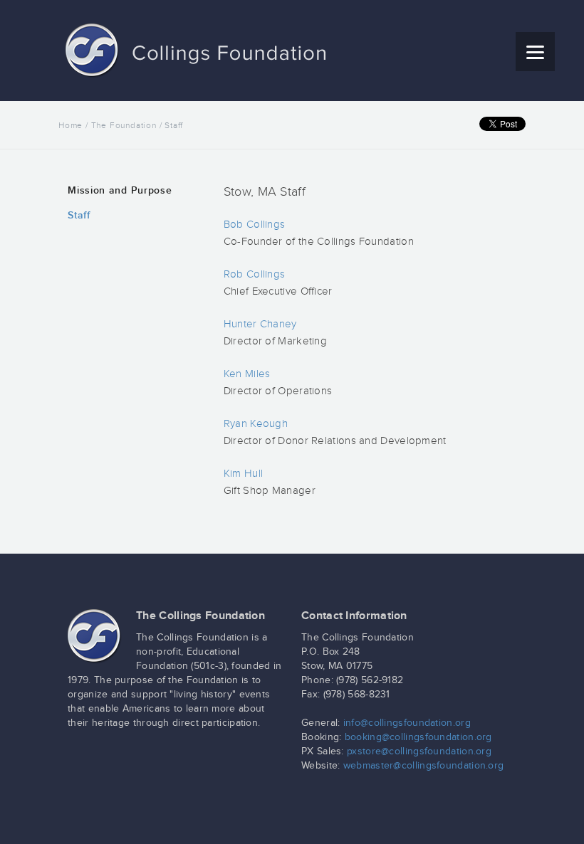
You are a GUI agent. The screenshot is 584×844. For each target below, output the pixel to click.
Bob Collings (255, 224)
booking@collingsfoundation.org (418, 737)
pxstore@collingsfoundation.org (419, 751)
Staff (79, 215)
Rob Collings (255, 274)
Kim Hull (243, 474)
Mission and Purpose (120, 190)
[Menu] (535, 51)
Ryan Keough (256, 424)
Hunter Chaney (260, 324)
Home (70, 125)
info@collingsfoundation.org (407, 723)
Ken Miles (247, 374)
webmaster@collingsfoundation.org (423, 765)
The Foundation (124, 125)
